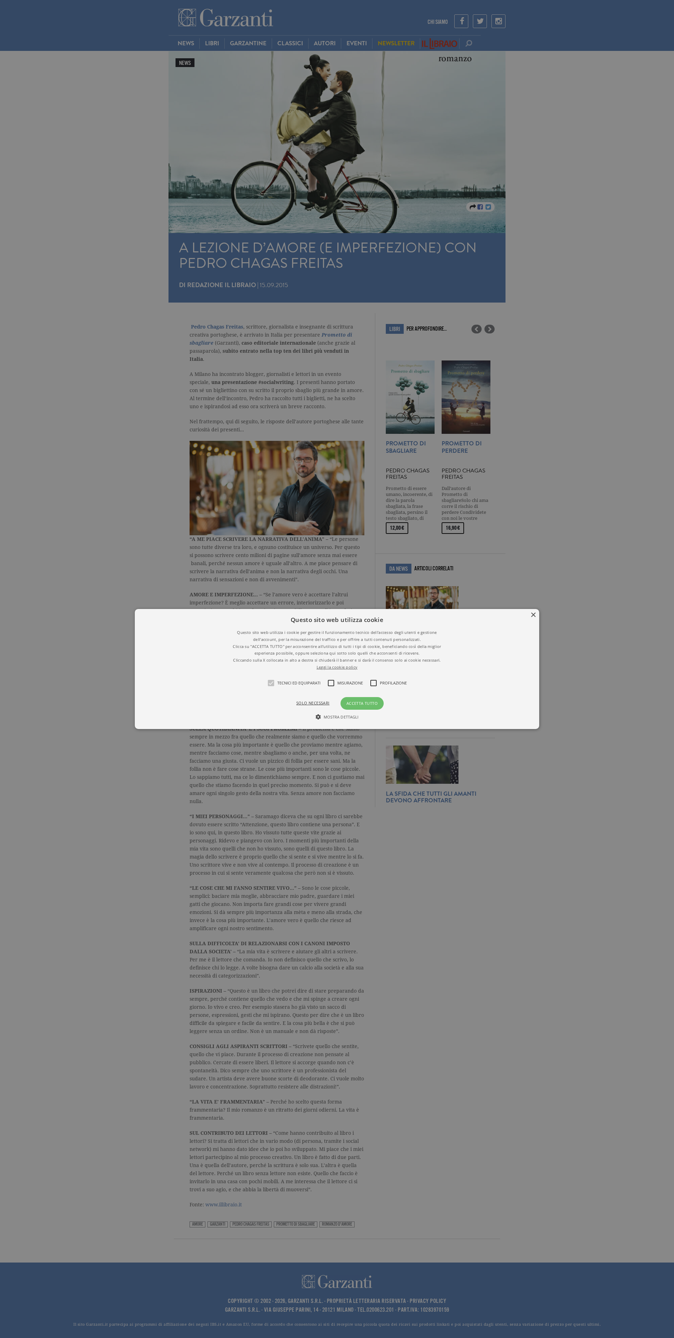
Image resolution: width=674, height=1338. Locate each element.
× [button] (533, 615)
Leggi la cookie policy (337, 667)
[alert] (337, 669)
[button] (337, 669)
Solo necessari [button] (313, 703)
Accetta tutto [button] (362, 703)
